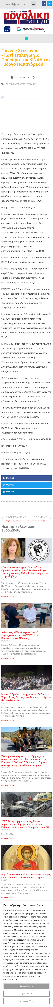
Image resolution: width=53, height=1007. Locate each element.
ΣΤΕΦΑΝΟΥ (31, 84)
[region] (26, 954)
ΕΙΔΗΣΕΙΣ (8, 84)
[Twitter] (49, 3)
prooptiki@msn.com (15, 4)
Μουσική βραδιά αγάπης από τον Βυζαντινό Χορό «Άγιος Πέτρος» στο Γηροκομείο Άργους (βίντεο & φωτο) (26, 697)
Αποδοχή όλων (26, 986)
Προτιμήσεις (26, 993)
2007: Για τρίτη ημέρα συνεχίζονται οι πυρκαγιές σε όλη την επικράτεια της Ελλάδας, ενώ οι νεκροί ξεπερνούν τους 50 (25, 824)
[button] (33, 3)
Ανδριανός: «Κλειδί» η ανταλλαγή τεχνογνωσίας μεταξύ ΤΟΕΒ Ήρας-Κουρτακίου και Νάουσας (20, 635)
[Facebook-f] (44, 3)
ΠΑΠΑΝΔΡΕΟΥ (19, 84)
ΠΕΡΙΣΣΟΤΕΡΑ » (7, 596)
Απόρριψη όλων (26, 1001)
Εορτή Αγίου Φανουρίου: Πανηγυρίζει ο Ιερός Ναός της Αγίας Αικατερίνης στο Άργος (26, 876)
